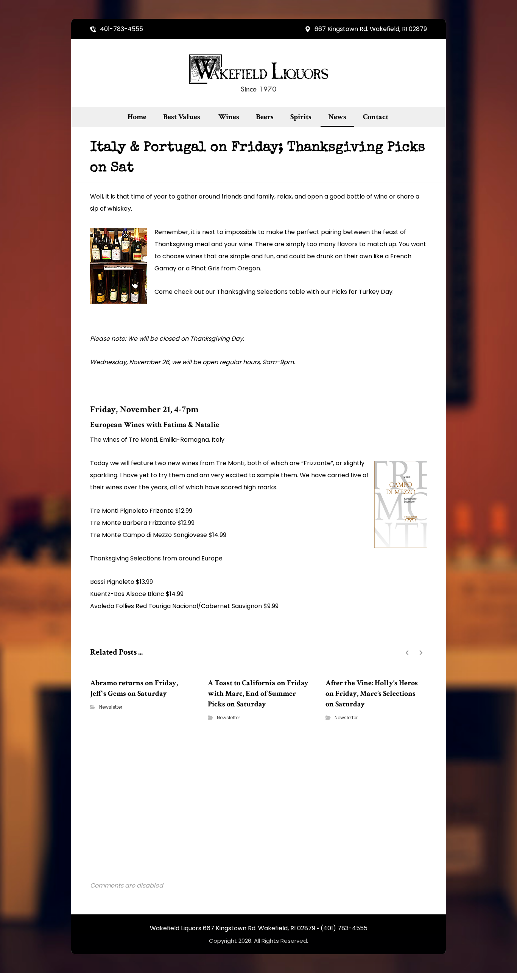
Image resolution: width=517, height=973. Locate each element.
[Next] (420, 653)
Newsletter (110, 707)
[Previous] (407, 653)
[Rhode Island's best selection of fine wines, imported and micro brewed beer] (258, 73)
